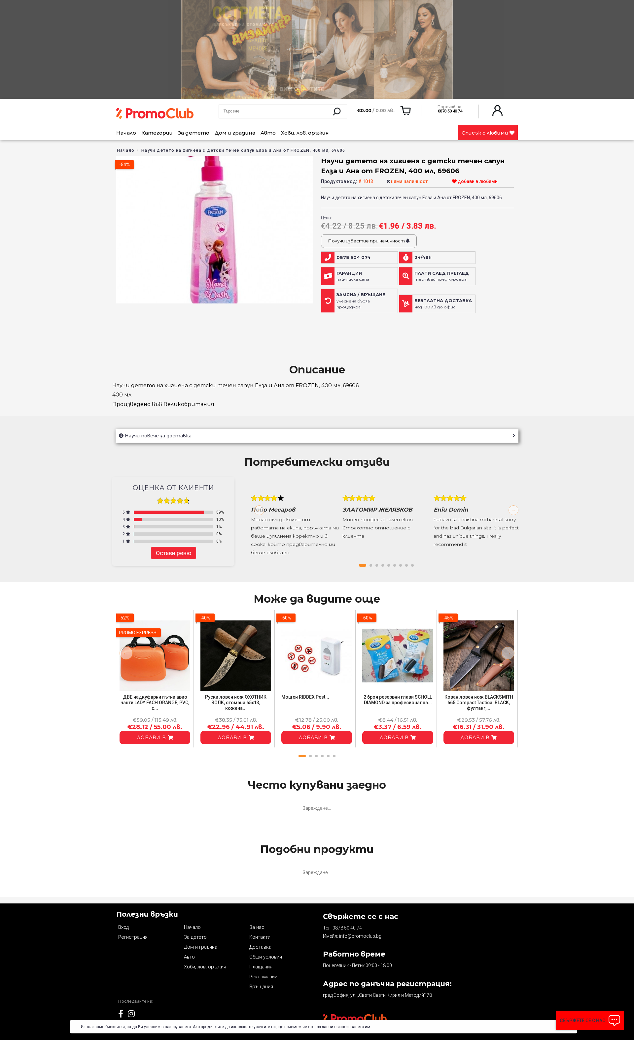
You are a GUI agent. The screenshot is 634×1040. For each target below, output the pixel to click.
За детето (193, 133)
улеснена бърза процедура (360, 300)
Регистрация (133, 937)
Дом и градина (235, 133)
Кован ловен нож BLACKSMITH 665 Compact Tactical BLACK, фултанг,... (478, 702)
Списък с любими (486, 133)
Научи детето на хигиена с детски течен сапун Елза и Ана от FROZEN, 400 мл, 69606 (243, 150)
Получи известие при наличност (367, 240)
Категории (157, 133)
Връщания (261, 987)
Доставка (260, 947)
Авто (268, 133)
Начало (126, 133)
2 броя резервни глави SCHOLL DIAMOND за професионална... (398, 699)
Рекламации (263, 977)
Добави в (152, 738)
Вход (123, 927)
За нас (256, 927)
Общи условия (265, 957)
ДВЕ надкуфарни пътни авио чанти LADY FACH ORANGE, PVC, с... (155, 702)
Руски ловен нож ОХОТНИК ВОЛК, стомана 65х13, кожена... (235, 702)
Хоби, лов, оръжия (305, 133)
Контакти (259, 937)
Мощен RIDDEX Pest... (305, 697)
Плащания (260, 967)
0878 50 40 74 (347, 927)
